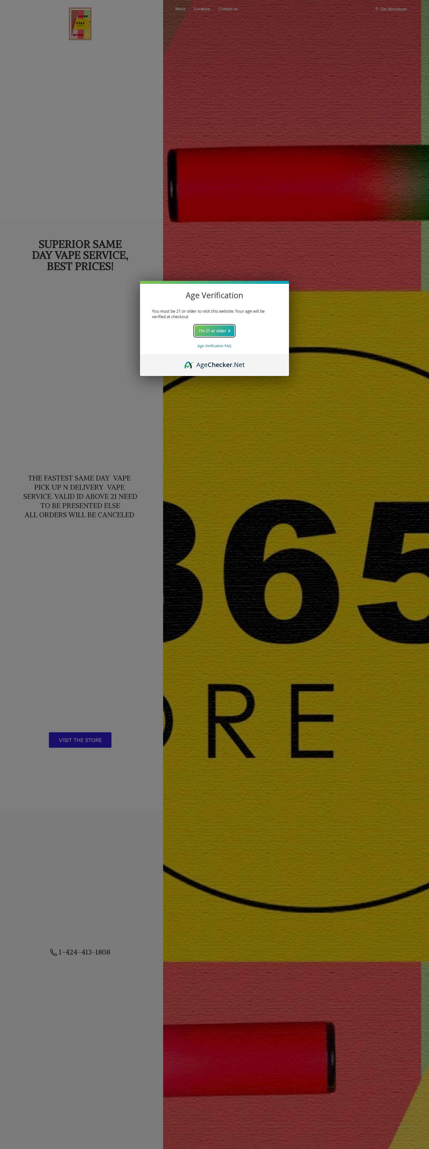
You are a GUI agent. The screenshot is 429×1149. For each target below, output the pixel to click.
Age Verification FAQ (214, 345)
